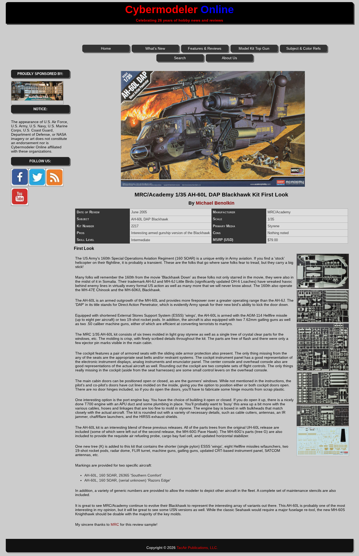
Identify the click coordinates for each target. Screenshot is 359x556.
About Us (229, 58)
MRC (115, 524)
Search (180, 58)
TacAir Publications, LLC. (197, 547)
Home (106, 48)
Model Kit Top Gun (254, 48)
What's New (155, 48)
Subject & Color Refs (303, 48)
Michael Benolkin (215, 203)
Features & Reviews (204, 48)
